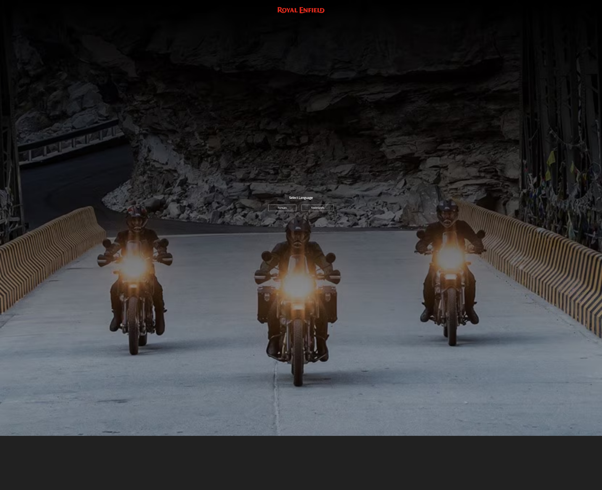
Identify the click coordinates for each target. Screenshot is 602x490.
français (282, 208)
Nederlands (317, 208)
